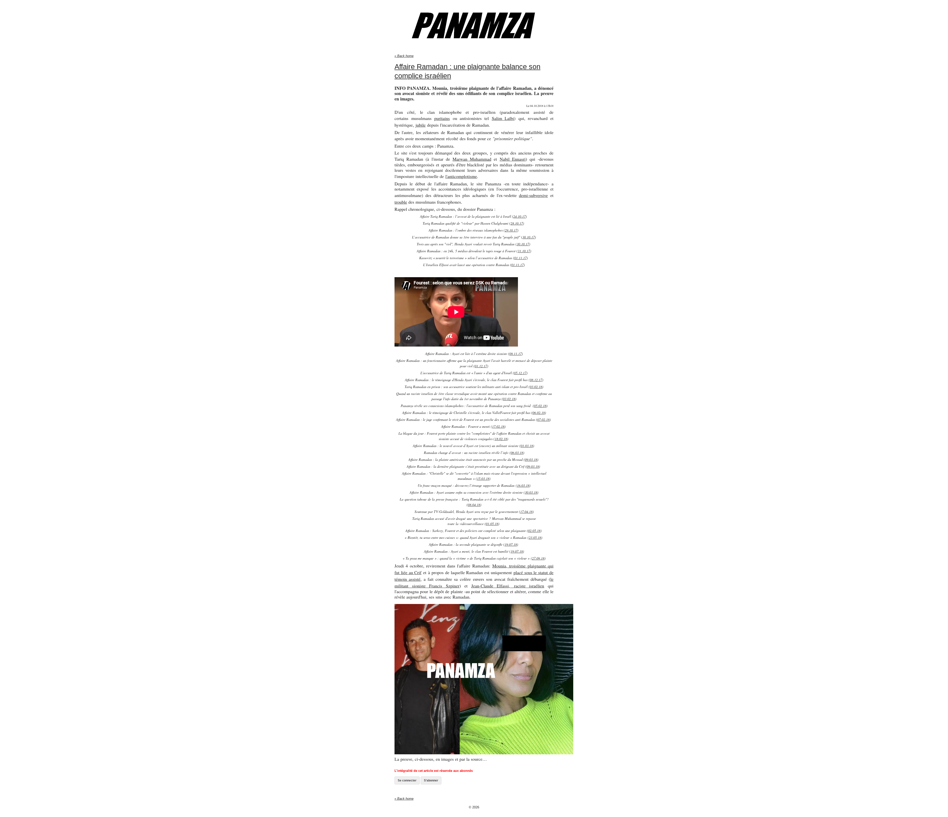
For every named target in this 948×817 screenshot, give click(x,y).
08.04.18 (474, 504)
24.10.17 (519, 216)
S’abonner (431, 780)
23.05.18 (535, 537)
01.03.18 (527, 445)
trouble (401, 202)
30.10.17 (528, 237)
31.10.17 (524, 251)
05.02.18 (540, 405)
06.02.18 (539, 412)
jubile (420, 125)
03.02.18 (536, 386)
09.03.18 (531, 459)
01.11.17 (520, 257)
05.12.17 (520, 372)
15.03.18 (483, 478)
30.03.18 (531, 492)
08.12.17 (536, 379)
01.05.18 (492, 523)
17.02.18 (498, 426)
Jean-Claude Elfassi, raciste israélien (507, 586)
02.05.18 (534, 530)
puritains (442, 118)
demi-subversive (533, 195)
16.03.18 (523, 485)
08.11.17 (515, 353)
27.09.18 (538, 558)
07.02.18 (543, 419)
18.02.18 (501, 438)
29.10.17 (511, 230)
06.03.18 (517, 452)
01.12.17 (481, 366)
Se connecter (407, 780)
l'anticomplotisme (461, 176)
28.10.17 (517, 223)
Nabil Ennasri (513, 159)
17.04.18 (526, 511)
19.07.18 (511, 544)
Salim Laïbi (503, 118)
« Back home (404, 56)
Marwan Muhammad (472, 159)
